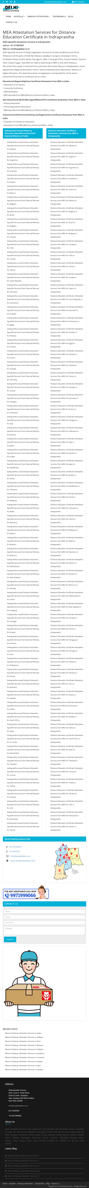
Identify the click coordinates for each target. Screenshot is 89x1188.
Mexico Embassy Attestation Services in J (23, 1155)
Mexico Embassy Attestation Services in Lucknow (24, 1057)
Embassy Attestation (38, 16)
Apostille (19, 16)
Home (8, 16)
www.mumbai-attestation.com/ (22, 861)
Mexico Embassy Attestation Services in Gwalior (24, 1069)
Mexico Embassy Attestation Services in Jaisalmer (24, 1053)
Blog (70, 16)
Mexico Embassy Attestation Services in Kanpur (24, 1061)
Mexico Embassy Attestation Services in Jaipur (23, 1033)
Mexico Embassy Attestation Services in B (24, 1171)
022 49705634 (15, 847)
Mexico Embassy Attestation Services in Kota (23, 1041)
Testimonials (59, 16)
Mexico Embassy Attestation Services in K (24, 1166)
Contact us (11, 22)
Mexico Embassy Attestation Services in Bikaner (24, 1045)
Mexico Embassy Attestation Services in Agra (23, 1065)
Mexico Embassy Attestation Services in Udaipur (24, 1049)
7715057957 (15, 851)
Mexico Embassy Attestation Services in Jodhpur (24, 1037)
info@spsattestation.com (56, 2)
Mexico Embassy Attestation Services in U (24, 1176)
